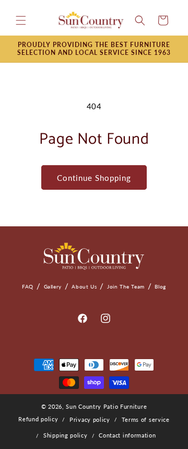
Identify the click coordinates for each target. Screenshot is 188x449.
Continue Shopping (94, 177)
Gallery (53, 286)
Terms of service (146, 419)
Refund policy (38, 419)
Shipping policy (65, 435)
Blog (160, 286)
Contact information (127, 435)
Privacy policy (89, 419)
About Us (84, 286)
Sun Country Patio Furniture (106, 406)
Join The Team (126, 286)
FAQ (27, 286)
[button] (20, 20)
